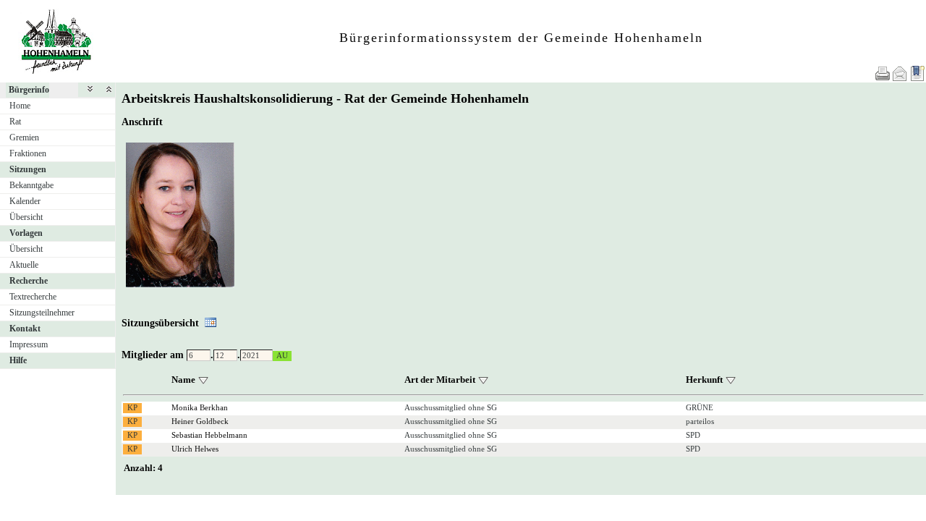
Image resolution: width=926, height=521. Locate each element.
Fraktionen (27, 153)
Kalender (25, 201)
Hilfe (18, 360)
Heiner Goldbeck (200, 421)
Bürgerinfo (29, 90)
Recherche (28, 281)
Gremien (24, 137)
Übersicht (26, 217)
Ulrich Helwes (194, 448)
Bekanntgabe (31, 185)
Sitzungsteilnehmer (42, 313)
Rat (15, 122)
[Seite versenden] (900, 73)
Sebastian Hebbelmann (209, 435)
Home (19, 106)
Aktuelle (23, 265)
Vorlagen (26, 233)
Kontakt (25, 328)
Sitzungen (27, 169)
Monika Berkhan (199, 407)
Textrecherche (32, 297)
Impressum (28, 344)
